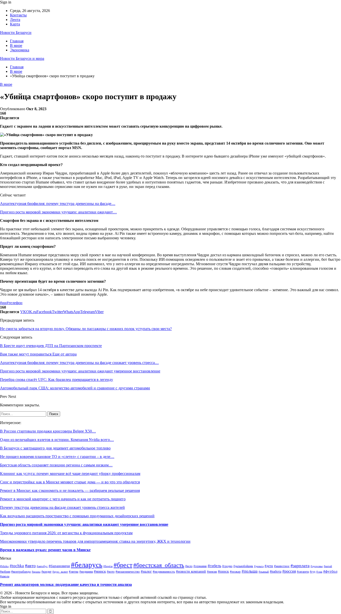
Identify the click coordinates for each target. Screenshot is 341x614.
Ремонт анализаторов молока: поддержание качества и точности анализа (66, 584)
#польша (250, 571)
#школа (4, 576)
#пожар (235, 571)
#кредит (46, 571)
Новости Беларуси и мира (22, 58)
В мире (16, 45)
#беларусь (86, 565)
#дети (269, 566)
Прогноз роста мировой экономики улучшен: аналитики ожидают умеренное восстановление (84, 524)
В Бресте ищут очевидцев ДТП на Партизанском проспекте (51, 346)
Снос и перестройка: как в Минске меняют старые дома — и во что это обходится (70, 482)
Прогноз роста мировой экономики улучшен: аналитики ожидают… (58, 212)
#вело (188, 566)
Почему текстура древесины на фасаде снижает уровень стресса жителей (62, 507)
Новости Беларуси (15, 32)
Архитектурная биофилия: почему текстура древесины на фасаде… (57, 203)
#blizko (4, 566)
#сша (319, 571)
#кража (36, 571)
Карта (15, 24)
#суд (312, 571)
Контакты (18, 15)
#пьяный (264, 571)
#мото (111, 571)
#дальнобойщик (243, 566)
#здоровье (317, 566)
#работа (275, 571)
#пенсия (212, 571)
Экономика (19, 50)
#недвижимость (164, 571)
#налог (146, 571)
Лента (15, 19)
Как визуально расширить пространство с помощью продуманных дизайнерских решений (77, 516)
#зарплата (300, 565)
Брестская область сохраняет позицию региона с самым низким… (56, 465)
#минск (100, 571)
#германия (200, 566)
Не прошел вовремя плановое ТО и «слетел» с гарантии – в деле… (57, 456)
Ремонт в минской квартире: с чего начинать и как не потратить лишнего (63, 499)
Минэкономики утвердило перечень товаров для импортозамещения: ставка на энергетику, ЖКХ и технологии (95, 541)
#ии (3, 303)
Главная (16, 41)
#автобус (42, 566)
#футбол (330, 571)
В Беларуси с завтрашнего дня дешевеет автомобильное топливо (55, 448)
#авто (30, 565)
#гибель (214, 565)
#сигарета (303, 571)
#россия (289, 571)
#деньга (259, 566)
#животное (282, 566)
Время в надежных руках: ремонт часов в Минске (45, 550)
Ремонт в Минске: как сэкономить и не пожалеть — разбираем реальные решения (70, 490)
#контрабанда (21, 571)
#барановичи (59, 566)
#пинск (223, 571)
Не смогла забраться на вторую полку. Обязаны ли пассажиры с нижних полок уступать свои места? (86, 329)
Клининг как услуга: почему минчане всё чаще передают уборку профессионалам (70, 473)
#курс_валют (60, 571)
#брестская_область (158, 565)
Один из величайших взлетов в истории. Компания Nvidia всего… (57, 440)
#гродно (227, 566)
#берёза (108, 566)
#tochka (17, 565)
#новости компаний (191, 571)
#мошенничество (128, 571)
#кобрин (5, 571)
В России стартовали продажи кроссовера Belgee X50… (48, 431)
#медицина (86, 571)
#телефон (14, 303)
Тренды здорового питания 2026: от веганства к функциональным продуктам (66, 533)
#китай (328, 566)
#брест (123, 565)
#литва (73, 571)
